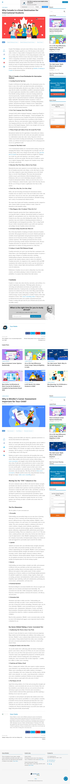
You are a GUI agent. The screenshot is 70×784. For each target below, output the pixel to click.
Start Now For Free (35, 316)
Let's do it (45, 6)
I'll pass (37, 6)
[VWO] (27, 6)
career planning (18, 430)
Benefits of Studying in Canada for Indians (27, 42)
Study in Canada (40, 42)
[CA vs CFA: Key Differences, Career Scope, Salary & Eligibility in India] (57, 39)
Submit (57, 126)
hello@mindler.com (52, 760)
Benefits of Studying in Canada (13, 42)
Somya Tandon (4, 403)
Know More (15, 761)
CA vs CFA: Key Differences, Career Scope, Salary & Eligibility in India (57, 47)
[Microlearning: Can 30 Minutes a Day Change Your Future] (57, 375)
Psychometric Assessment (28, 430)
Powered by (24, 6)
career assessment (10, 430)
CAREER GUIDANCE (5, 361)
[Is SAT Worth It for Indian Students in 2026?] (35, 375)
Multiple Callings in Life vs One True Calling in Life (12, 737)
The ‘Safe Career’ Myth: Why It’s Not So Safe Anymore (56, 66)
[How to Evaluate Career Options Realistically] (57, 22)
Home (36, 778)
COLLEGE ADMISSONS (29, 382)
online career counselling (25, 474)
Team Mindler (4, 14)
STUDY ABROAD (4, 7)
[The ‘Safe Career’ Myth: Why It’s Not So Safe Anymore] (57, 57)
